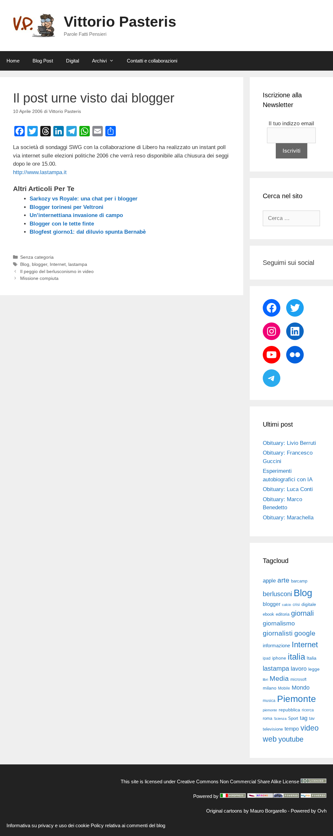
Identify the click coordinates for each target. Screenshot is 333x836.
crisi (296, 604)
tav (312, 718)
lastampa (77, 264)
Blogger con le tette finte (62, 224)
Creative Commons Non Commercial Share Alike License (238, 781)
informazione (276, 645)
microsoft (298, 679)
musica (269, 700)
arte (283, 580)
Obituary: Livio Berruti (289, 443)
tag (303, 718)
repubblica (289, 709)
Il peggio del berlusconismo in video (57, 271)
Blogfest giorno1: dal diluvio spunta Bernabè (88, 232)
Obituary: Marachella (288, 517)
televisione (273, 729)
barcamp (299, 581)
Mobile (284, 688)
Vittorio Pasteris (120, 21)
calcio (286, 605)
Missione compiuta (39, 278)
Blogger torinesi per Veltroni (66, 207)
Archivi (99, 60)
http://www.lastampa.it (40, 172)
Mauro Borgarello (268, 811)
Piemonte (296, 699)
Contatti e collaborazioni (152, 60)
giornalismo (279, 623)
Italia (311, 658)
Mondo (301, 687)
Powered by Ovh (308, 811)
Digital (72, 60)
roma (267, 718)
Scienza (280, 718)
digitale (308, 604)
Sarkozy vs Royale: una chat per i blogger (84, 199)
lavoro (299, 668)
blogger (39, 264)
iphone (279, 658)
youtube (290, 739)
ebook (268, 614)
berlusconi (277, 593)
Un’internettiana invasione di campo (76, 215)
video (309, 728)
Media (279, 678)
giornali (302, 613)
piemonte (270, 710)
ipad (267, 658)
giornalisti (278, 633)
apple (269, 581)
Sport (293, 718)
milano (269, 688)
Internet (58, 264)
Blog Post (43, 60)
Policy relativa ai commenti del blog (128, 825)
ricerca (308, 710)
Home (13, 60)
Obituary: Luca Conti (288, 489)
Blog (24, 264)
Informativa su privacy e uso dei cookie (48, 825)
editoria (282, 614)
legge (314, 669)
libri (265, 679)
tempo (292, 729)
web (270, 739)
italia (296, 657)
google (304, 633)
